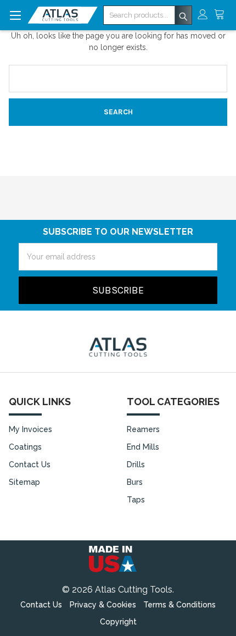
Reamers (143, 429)
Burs (135, 482)
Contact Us (29, 464)
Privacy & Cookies (103, 604)
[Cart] (222, 15)
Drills (136, 464)
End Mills (143, 447)
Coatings (25, 447)
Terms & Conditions (179, 604)
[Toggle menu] (15, 15)
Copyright (118, 621)
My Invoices (30, 429)
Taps (136, 499)
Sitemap (24, 482)
